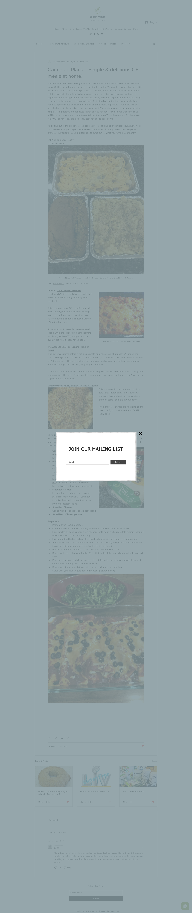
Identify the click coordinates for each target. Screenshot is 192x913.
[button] (140, 433)
